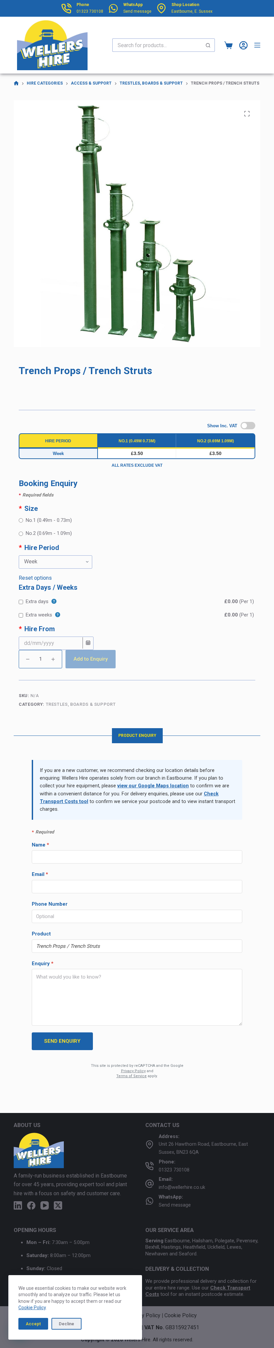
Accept (33, 1323)
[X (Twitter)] (58, 1205)
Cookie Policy (32, 1307)
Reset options (35, 578)
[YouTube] (44, 1205)
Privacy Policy (133, 1071)
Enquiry (42, 964)
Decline (66, 1323)
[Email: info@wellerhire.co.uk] (149, 1184)
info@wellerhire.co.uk (182, 1187)
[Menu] (257, 45)
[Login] (243, 45)
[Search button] (208, 45)
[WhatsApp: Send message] (149, 1201)
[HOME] (16, 83)
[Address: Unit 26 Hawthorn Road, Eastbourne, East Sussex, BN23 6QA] (149, 1144)
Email (40, 874)
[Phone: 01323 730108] (149, 1166)
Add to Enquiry (91, 659)
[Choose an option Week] (137, 562)
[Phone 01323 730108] (66, 8)
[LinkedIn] (18, 1205)
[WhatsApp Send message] (113, 8)
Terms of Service (131, 1076)
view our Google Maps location (153, 786)
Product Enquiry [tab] (137, 735)
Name (40, 845)
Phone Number (49, 904)
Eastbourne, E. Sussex (192, 11)
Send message (137, 11)
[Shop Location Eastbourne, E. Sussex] (161, 8)
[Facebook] (31, 1205)
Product (41, 934)
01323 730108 (90, 11)
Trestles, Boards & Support (81, 704)
